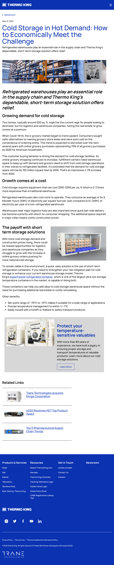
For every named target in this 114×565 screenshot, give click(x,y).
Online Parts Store (38, 491)
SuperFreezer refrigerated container (31, 276)
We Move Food (8, 486)
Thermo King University (40, 477)
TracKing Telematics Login (41, 481)
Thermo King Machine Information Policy (42, 540)
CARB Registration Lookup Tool (42, 496)
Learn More (66, 366)
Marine (5, 477)
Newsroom (92, 462)
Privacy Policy (7, 540)
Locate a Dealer (65, 467)
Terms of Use (20, 540)
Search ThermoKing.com (41, 467)
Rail (3, 472)
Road (4, 467)
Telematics (7, 481)
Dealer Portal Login (38, 486)
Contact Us (63, 472)
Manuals (34, 472)
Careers (61, 477)
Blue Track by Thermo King (14, 491)
